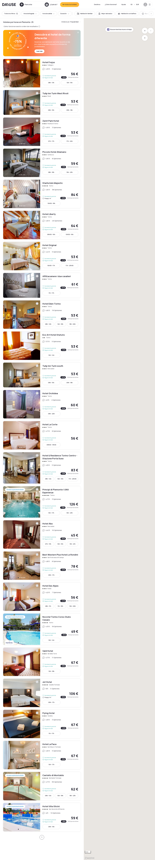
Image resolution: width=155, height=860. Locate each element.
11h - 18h (60, 606)
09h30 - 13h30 (51, 445)
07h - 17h (51, 141)
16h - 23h (69, 513)
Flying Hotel (42, 724)
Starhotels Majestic (42, 194)
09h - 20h (51, 414)
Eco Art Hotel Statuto (42, 346)
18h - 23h (73, 796)
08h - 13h (51, 83)
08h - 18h (51, 172)
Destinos (97, 4)
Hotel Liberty (42, 225)
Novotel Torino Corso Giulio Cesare (42, 629)
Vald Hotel (42, 662)
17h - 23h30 (69, 266)
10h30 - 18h (51, 203)
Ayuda (123, 4)
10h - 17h (51, 513)
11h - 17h (51, 293)
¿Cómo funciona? (111, 4)
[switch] (85, 13)
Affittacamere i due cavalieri (42, 285)
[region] (119, 439)
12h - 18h (60, 324)
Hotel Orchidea (42, 404)
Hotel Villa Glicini (42, 817)
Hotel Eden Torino (42, 314)
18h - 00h (72, 324)
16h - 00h (72, 606)
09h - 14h (48, 796)
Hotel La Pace (42, 755)
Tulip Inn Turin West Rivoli (42, 102)
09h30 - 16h (51, 234)
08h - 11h (48, 606)
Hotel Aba (42, 534)
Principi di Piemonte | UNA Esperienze (42, 502)
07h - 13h (48, 544)
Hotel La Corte (42, 435)
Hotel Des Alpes (42, 596)
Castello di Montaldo (42, 786)
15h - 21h (72, 544)
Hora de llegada (29, 14)
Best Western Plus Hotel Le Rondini (42, 565)
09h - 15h (51, 110)
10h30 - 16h (69, 234)
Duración (63, 14)
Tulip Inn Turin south (42, 375)
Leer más (39, 51)
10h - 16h (60, 479)
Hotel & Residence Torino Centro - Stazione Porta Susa (42, 468)
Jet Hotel (42, 693)
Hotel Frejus (42, 73)
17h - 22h (69, 141)
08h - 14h (48, 479)
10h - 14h (51, 355)
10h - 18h (51, 671)
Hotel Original (42, 256)
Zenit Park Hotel (42, 132)
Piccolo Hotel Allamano (42, 163)
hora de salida (47, 14)
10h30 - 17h (51, 266)
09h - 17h (51, 575)
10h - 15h (70, 83)
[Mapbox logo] (89, 858)
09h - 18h (69, 110)
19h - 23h (69, 172)
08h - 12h (48, 324)
